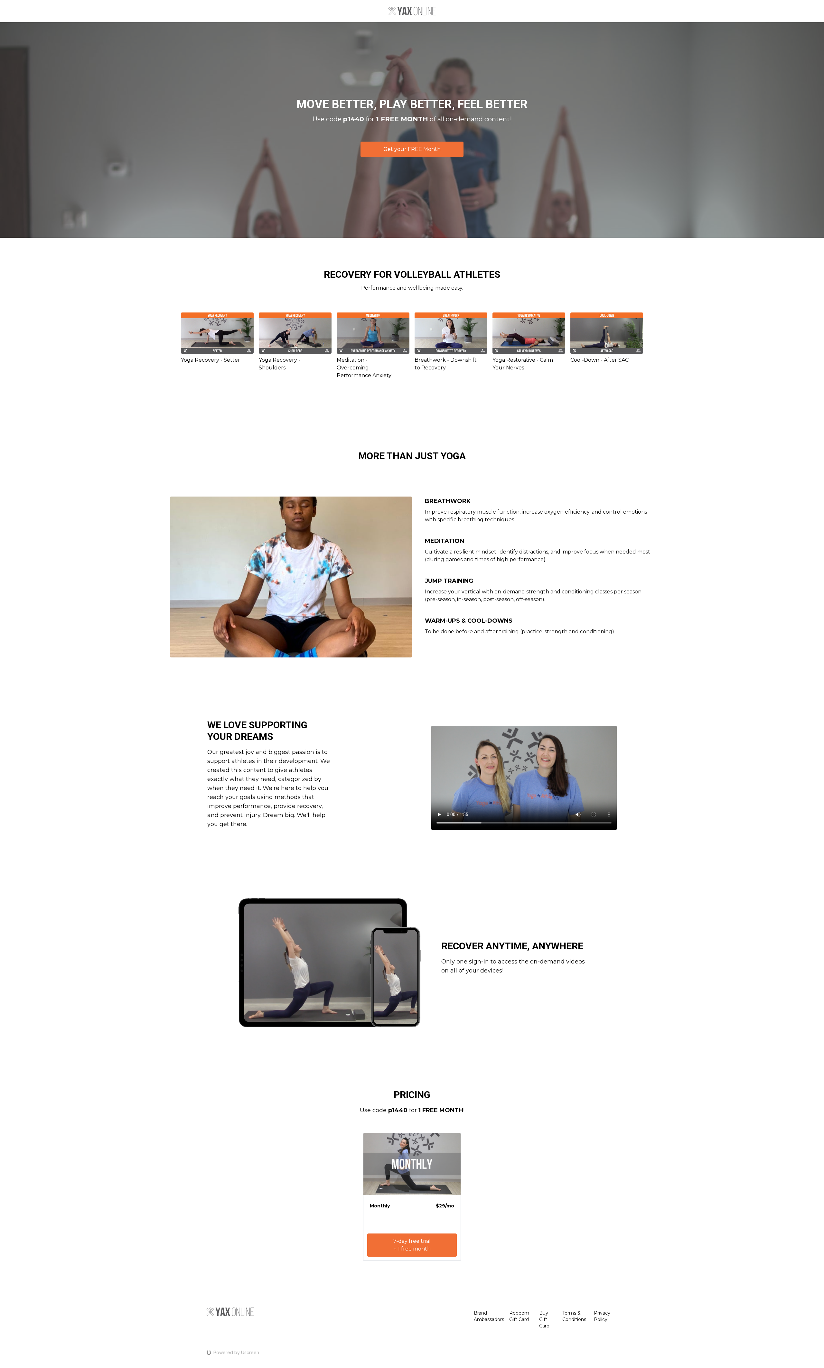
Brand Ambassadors (489, 1316)
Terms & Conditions (574, 1316)
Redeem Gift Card (519, 1316)
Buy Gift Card (544, 1319)
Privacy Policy (602, 1316)
